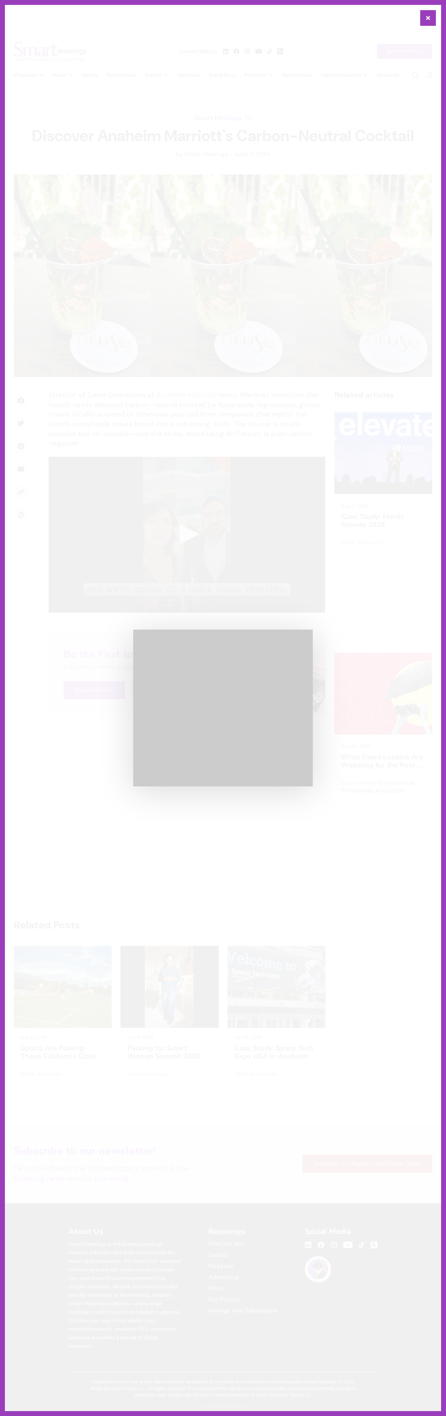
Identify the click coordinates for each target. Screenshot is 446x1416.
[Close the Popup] (428, 18)
